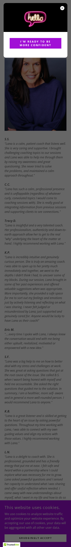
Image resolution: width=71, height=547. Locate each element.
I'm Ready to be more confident (35, 43)
